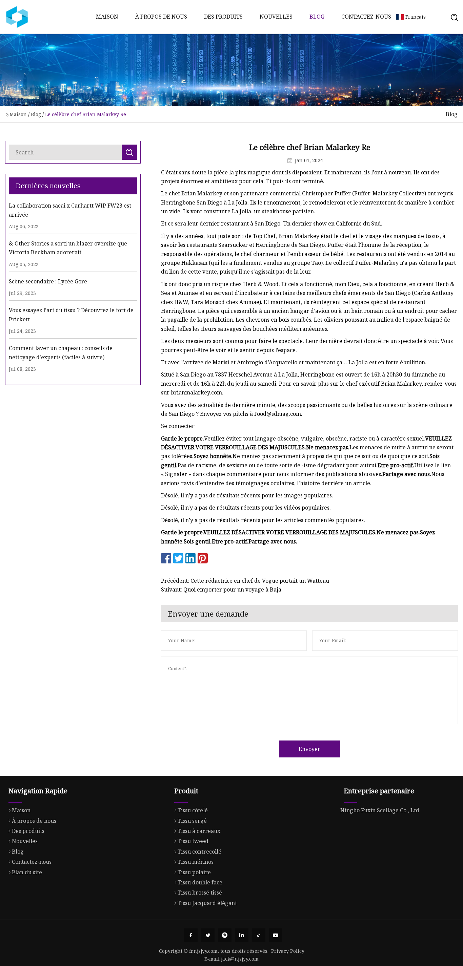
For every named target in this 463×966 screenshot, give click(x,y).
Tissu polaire (194, 872)
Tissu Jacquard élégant (207, 903)
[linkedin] (241, 935)
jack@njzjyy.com (240, 959)
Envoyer (309, 749)
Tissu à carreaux (199, 831)
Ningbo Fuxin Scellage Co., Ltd (379, 810)
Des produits (223, 16)
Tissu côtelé (193, 810)
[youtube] (275, 935)
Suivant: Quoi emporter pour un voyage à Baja (221, 589)
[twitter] (208, 935)
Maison (107, 16)
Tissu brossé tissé (200, 892)
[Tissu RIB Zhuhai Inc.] (17, 17)
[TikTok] (258, 935)
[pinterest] (225, 935)
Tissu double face (200, 882)
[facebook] (191, 935)
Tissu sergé (192, 820)
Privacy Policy (287, 951)
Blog (316, 16)
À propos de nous (161, 16)
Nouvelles (276, 16)
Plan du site (27, 872)
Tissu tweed (193, 841)
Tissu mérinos (196, 861)
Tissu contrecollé (199, 851)
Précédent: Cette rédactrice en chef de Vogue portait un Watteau (245, 580)
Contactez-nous (366, 16)
